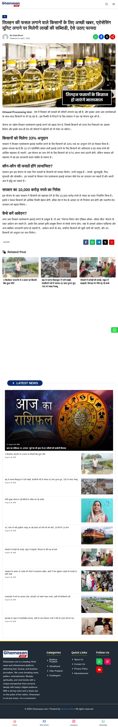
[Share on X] (105, 242)
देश (5, 16)
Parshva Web (67, 709)
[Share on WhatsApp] (92, 242)
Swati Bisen (18, 35)
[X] (107, 36)
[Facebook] (95, 36)
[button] (106, 4)
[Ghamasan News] (11, 4)
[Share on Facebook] (85, 242)
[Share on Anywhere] (111, 242)
